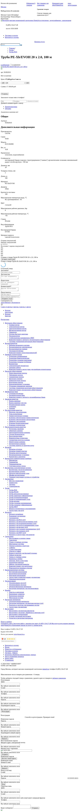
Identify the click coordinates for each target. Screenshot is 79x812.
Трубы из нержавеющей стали (19, 499)
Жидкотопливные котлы (17, 330)
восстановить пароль (73, 778)
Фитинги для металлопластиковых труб (23, 521)
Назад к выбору (6, 622)
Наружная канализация (17, 575)
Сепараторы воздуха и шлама (19, 440)
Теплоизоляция (10, 581)
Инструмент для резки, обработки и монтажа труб (26, 612)
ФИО (3, 682)
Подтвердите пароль (8, 705)
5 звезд (3, 307)
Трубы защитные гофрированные (21, 496)
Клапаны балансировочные (18, 423)
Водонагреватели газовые (18, 349)
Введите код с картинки (9, 748)
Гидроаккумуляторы (16, 393)
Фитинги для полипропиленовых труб (22, 523)
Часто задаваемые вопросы (14, 656)
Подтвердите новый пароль (10, 733)
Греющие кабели (15, 367)
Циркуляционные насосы (18, 373)
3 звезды (15, 307)
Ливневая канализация (17, 579)
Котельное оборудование (13, 323)
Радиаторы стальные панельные (20, 360)
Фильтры (8, 447)
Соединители (14, 518)
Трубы (7, 488)
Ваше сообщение (7, 808)
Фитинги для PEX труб (17, 520)
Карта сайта (9, 658)
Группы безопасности (16, 434)
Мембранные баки (11, 392)
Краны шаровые (14, 401)
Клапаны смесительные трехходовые (22, 419)
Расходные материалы (12, 599)
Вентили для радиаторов (17, 412)
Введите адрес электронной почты (13, 742)
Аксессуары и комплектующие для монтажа (24, 577)
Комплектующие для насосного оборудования (25, 390)
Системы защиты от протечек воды (21, 445)
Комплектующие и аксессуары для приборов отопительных (30, 369)
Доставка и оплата (11, 35)
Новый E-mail (5, 762)
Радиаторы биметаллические (19, 358)
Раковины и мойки (15, 559)
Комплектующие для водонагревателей (23, 353)
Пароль (3, 699)
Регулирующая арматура (13, 410)
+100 (27, 83)
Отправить (5, 754)
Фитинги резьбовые (16, 514)
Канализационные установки (19, 384)
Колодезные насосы (16, 382)
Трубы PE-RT (14, 492)
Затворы (12, 408)
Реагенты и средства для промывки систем (24, 605)
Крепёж (7, 590)
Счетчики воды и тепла (17, 466)
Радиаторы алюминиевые (18, 356)
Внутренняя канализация (18, 572)
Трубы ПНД (13, 507)
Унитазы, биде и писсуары (18, 560)
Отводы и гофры (15, 551)
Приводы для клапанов (17, 421)
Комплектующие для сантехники (20, 566)
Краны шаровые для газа (17, 403)
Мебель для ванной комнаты (19, 564)
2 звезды (22, 307)
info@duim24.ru (19, 634)
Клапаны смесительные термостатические (24, 418)
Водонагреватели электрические (20, 347)
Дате (3, 302)
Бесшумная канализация (17, 573)
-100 (3, 83)
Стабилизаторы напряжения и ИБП (21, 338)
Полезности (16, 302)
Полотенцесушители (16, 562)
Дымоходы (13, 332)
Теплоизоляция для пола (17, 585)
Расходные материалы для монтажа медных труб (26, 603)
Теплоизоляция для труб (17, 583)
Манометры (13, 460)
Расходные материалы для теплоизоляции (23, 588)
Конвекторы (13, 364)
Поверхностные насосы (17, 380)
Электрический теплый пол (19, 366)
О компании (9, 660)
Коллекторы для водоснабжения (20, 470)
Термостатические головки (18, 416)
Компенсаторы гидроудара (18, 438)
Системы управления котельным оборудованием (26, 341)
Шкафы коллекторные (17, 475)
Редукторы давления (16, 429)
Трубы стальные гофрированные (20, 505)
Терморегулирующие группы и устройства (24, 477)
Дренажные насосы (16, 375)
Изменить (5, 738)
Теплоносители (14, 336)
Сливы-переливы (15, 549)
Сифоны (12, 547)
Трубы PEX (13, 490)
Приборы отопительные (13, 354)
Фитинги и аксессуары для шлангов (21, 534)
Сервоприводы (14, 486)
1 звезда (28, 307)
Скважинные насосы (16, 377)
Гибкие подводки (15, 555)
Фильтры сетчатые (15, 449)
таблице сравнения (59, 678)
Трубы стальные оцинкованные (20, 503)
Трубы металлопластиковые (19, 494)
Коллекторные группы (17, 471)
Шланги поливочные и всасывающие (22, 508)
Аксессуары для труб (16, 510)
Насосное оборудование (13, 371)
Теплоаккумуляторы (16, 351)
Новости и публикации (13, 649)
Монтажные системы (16, 544)
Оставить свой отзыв (8, 259)
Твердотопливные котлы (17, 328)
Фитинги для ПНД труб (17, 533)
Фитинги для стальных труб (19, 531)
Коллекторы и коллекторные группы (18, 468)
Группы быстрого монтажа (18, 334)
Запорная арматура (11, 399)
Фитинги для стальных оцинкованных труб (24, 529)
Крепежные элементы (16, 594)
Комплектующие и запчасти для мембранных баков (27, 397)
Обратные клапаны (16, 431)
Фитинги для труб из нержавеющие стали (24, 525)
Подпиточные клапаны (17, 444)
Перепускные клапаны (17, 442)
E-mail (3, 688)
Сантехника (9, 536)
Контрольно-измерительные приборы (18, 458)
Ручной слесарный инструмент (20, 616)
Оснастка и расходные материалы (21, 618)
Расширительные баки (17, 395)
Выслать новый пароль (9, 758)
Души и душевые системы (18, 542)
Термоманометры (15, 464)
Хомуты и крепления (16, 592)
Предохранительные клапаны (19, 432)
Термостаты (13, 483)
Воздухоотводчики (15, 436)
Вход (3, 784)
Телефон (4, 694)
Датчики (12, 484)
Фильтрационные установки (19, 455)
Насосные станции (15, 379)
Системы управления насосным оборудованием (26, 388)
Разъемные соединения (17, 516)
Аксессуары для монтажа (18, 607)
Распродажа (5, 319)
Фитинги (8, 512)
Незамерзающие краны (17, 405)
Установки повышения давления (20, 386)
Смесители (13, 540)
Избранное (30, 4)
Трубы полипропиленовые (18, 497)
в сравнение (16, 65)
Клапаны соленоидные (17, 425)
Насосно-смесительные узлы (19, 473)
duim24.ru (45, 669)
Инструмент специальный (18, 614)
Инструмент (9, 609)
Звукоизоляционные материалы (20, 586)
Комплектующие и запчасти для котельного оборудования (29, 340)
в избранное (5, 65)
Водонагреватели (11, 343)
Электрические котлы (16, 327)
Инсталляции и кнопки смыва (19, 538)
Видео (7, 647)
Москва (3, 7)
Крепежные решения (16, 596)
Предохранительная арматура (15, 427)
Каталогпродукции (9, 311)
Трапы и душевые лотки (17, 557)
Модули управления (16, 481)
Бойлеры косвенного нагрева (19, 345)
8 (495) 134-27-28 (12, 25)
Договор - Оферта (11, 653)
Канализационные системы (14, 570)
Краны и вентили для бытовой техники (23, 553)
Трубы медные (14, 501)
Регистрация (5, 711)
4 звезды (9, 307)
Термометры (13, 462)
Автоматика (9, 479)
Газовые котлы (14, 325)
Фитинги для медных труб (18, 527)
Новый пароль (6, 727)
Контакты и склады (12, 37)
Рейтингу (8, 302)
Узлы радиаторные (15, 414)
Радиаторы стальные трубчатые (20, 362)
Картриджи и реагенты (17, 457)
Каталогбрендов (8, 315)
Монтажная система (16, 598)
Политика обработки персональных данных (20, 655)
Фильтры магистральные (18, 453)
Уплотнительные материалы (19, 601)
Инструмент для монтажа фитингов (21, 611)
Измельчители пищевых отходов (20, 568)
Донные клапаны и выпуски (19, 546)
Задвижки (12, 406)
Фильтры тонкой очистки (18, 451)
